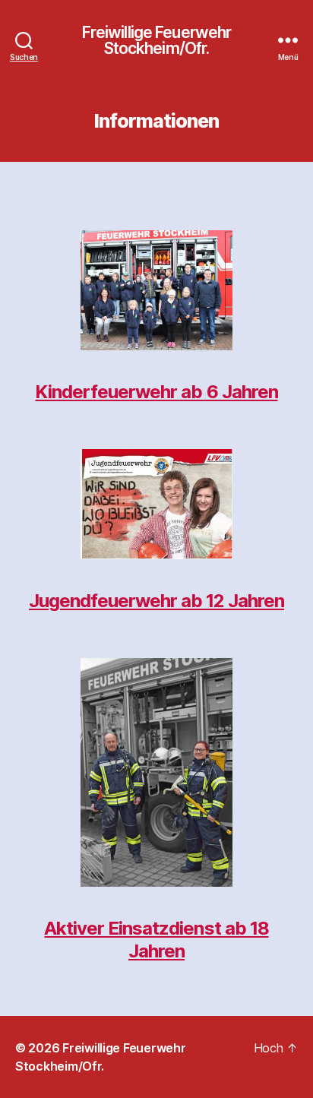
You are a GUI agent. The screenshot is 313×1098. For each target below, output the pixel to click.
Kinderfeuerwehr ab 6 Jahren (156, 392)
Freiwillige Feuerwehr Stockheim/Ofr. (157, 40)
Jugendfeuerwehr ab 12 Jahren (156, 601)
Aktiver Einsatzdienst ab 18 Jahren (156, 939)
